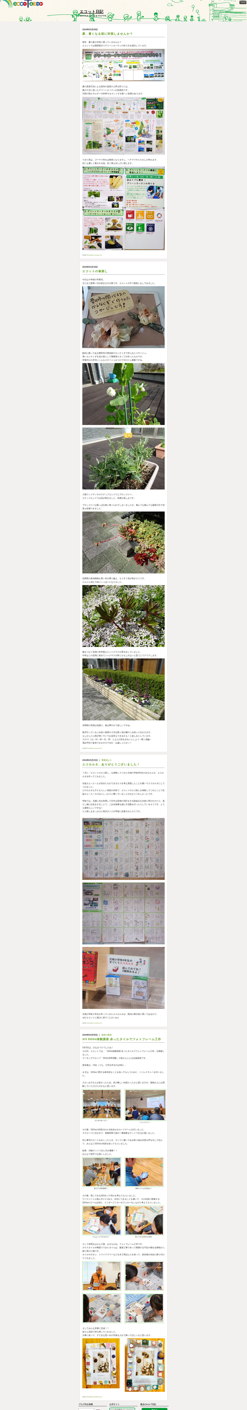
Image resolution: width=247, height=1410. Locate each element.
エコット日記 (91, 11)
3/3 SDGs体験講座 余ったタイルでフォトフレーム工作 (121, 1039)
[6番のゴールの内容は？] (143, 1172)
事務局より (107, 760)
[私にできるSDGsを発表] (143, 1220)
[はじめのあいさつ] (101, 1104)
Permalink (90, 255)
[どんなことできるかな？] (101, 1220)
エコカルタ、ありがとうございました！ (111, 764)
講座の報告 (107, 1035)
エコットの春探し (95, 271)
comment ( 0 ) (98, 255)
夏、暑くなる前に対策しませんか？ (107, 33)
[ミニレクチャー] (145, 1105)
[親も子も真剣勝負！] (101, 1172)
